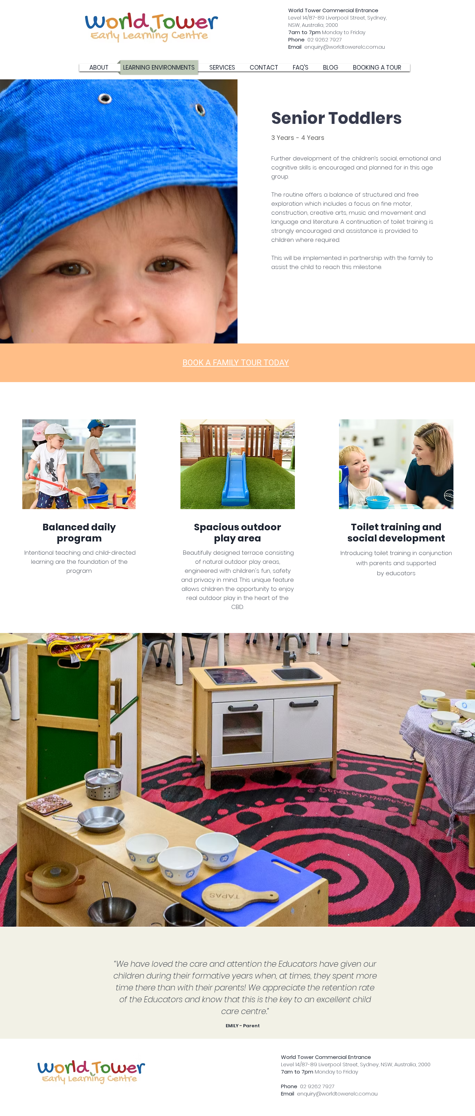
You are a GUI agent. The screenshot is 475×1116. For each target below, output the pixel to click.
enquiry (305, 46)
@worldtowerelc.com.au (354, 46)
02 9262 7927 (315, 39)
